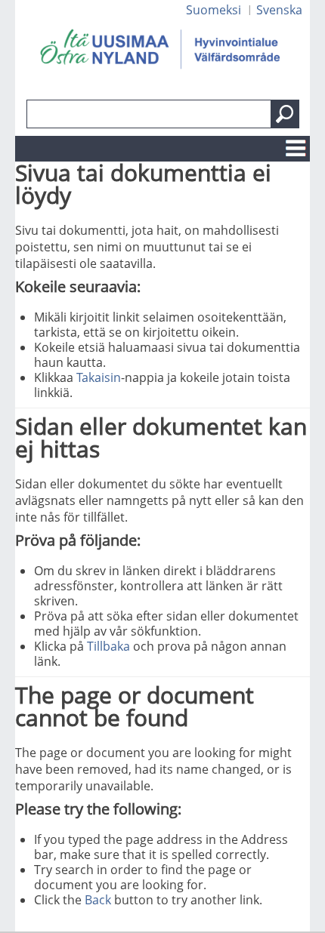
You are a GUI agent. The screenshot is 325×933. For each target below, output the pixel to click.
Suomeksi (213, 10)
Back (98, 899)
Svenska (279, 10)
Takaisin (98, 377)
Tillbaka (108, 646)
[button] (285, 114)
